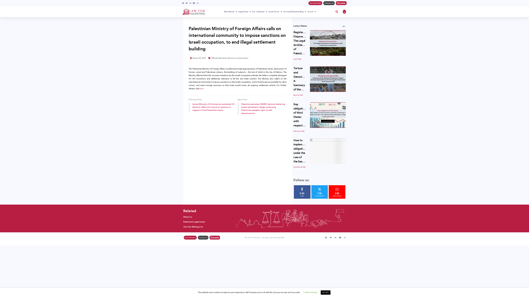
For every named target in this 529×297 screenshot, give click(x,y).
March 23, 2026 (298, 95)
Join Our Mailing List (193, 227)
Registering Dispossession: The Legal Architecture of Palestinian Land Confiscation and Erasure (299, 43)
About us (187, 217)
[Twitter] (331, 238)
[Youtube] (340, 238)
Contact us (329, 3)
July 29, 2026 (297, 59)
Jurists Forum (273, 11)
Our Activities (315, 3)
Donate (341, 3)
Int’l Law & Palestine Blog (293, 11)
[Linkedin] (335, 238)
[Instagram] (345, 238)
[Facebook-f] (326, 238)
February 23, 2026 (298, 131)
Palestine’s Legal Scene (194, 222)
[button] (337, 11)
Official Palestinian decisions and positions (229, 58)
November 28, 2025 (299, 167)
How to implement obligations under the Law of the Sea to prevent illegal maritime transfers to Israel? (299, 151)
